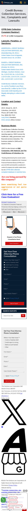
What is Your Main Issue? (12, 260)
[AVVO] (14, 451)
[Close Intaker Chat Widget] (26, 491)
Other (6, 269)
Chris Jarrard (5, 120)
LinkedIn (21, 212)
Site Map (4, 507)
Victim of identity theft (12, 262)
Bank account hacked (11, 267)
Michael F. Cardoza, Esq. (8, 202)
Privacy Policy (14, 298)
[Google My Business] (14, 474)
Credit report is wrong (11, 265)
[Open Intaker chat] (10, 510)
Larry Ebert (5, 117)
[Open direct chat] (24, 491)
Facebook (7, 212)
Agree (12, 298)
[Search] (23, 315)
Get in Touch (14, 303)
